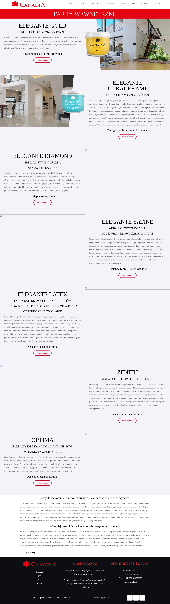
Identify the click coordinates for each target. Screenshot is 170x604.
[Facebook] (130, 598)
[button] (85, 552)
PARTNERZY (97, 4)
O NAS (69, 4)
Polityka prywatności (102, 598)
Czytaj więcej (29, 552)
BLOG (133, 4)
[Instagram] (136, 598)
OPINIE (123, 4)
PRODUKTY (82, 4)
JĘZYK (157, 4)
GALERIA (111, 4)
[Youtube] (142, 598)
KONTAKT (145, 4)
